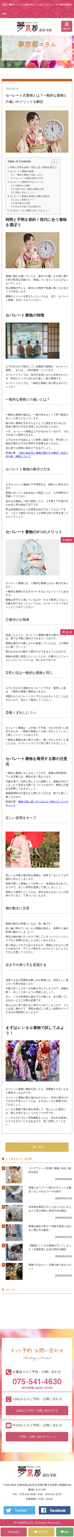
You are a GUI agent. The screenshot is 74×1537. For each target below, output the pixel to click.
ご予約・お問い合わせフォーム (37, 1436)
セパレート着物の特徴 (21, 171)
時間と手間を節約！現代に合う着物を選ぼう (33, 167)
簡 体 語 (67, 632)
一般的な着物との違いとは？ (29, 175)
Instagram (13, 1531)
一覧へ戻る (37, 1147)
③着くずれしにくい (24, 192)
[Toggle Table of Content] (53, 162)
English (67, 539)
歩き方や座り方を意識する (28, 206)
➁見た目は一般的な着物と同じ (30, 189)
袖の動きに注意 (22, 203)
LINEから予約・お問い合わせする (37, 1410)
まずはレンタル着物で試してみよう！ (30, 210)
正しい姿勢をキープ (24, 199)
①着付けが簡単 (22, 185)
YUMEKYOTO (25, 1522)
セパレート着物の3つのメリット (27, 182)
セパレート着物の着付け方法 (29, 178)
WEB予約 (42, 1531)
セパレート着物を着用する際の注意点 (30, 196)
